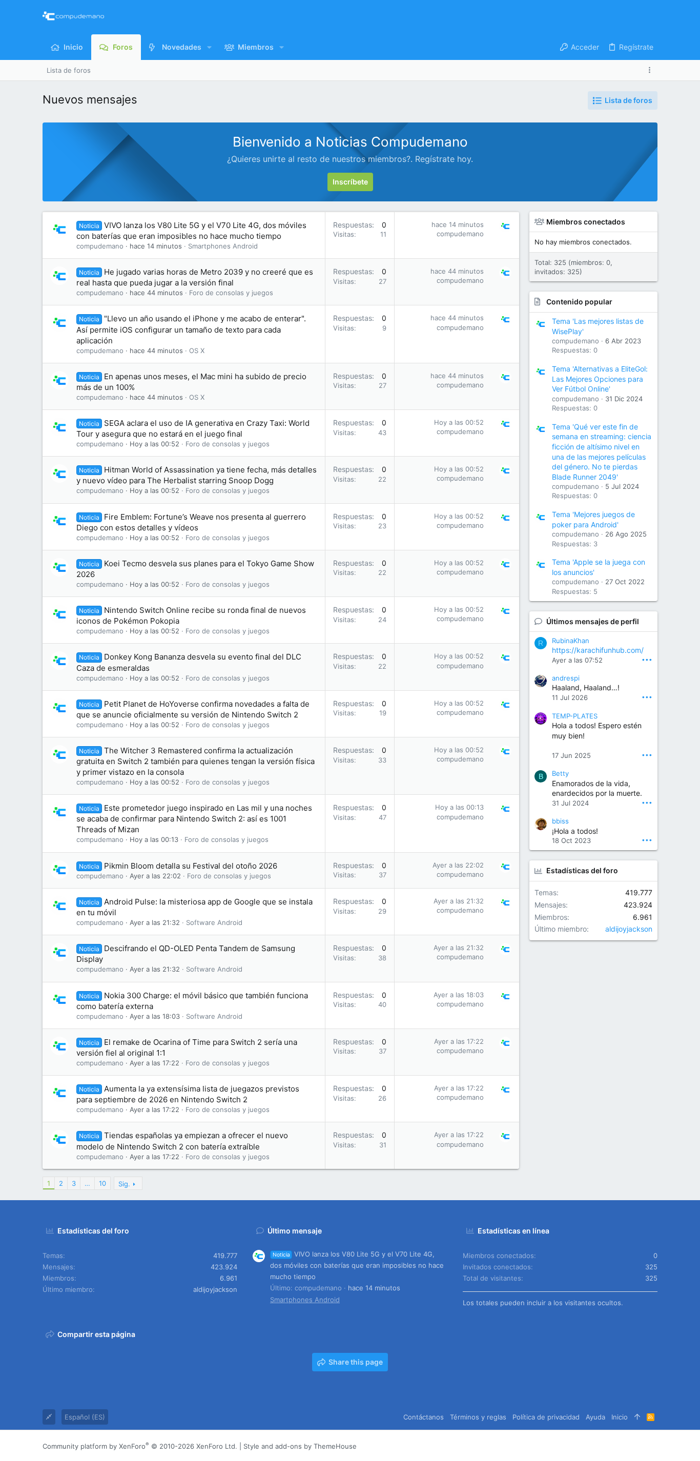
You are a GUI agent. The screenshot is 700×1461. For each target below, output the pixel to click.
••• (647, 659)
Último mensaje (294, 1230)
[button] (209, 47)
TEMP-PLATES (575, 716)
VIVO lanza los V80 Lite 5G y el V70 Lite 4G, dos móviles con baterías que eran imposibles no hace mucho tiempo (357, 1265)
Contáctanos (423, 1417)
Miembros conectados (585, 221)
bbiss (560, 821)
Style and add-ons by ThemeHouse (300, 1446)
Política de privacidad (546, 1417)
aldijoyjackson (628, 928)
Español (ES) (85, 1417)
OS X (196, 350)
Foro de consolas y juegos (231, 293)
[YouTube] (652, 1446)
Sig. (124, 1184)
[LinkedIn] (622, 1446)
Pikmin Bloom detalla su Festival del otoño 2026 (190, 866)
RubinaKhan (570, 640)
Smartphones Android (223, 246)
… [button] (87, 1183)
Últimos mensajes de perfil (592, 621)
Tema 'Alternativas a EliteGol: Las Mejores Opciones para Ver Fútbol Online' (600, 378)
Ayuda (595, 1417)
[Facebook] (591, 1446)
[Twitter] (637, 1446)
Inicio (619, 1417)
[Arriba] (637, 1417)
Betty (560, 773)
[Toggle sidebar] (651, 70)
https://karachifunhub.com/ (598, 650)
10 (102, 1183)
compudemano (99, 246)
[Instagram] (606, 1446)
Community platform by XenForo (140, 1446)
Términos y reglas (478, 1417)
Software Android (214, 922)
